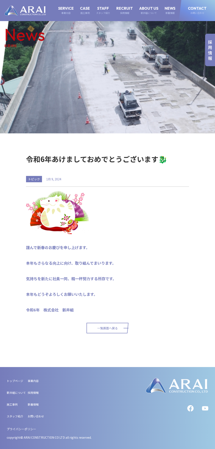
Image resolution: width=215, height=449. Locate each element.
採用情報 (33, 393)
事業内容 (33, 381)
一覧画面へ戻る (107, 328)
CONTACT (197, 10)
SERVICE (66, 10)
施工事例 (12, 404)
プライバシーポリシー (21, 429)
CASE (85, 10)
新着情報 (33, 404)
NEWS (170, 10)
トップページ (15, 381)
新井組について (16, 393)
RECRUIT (124, 10)
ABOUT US (148, 10)
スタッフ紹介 (15, 416)
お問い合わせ (36, 416)
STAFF (103, 10)
